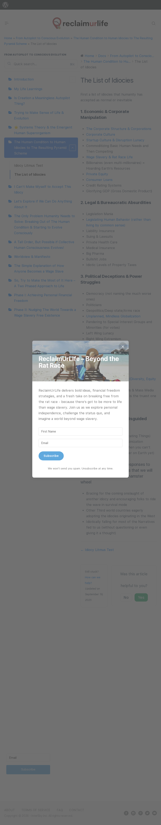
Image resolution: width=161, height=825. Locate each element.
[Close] (123, 346)
